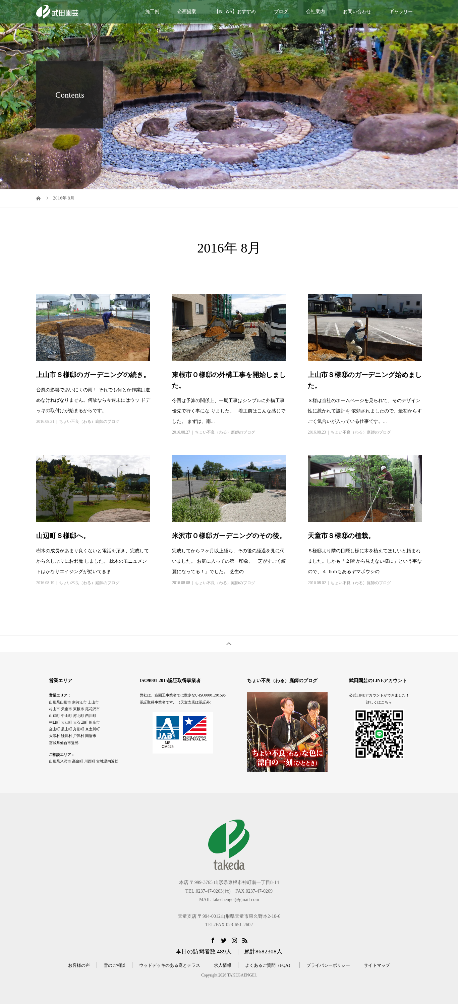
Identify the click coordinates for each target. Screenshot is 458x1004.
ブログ (281, 11)
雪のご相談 (114, 965)
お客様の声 (79, 965)
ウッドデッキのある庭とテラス (169, 965)
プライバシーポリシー (328, 965)
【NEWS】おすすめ (235, 11)
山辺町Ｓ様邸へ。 (63, 535)
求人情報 (222, 965)
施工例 (152, 11)
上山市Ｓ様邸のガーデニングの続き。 (93, 374)
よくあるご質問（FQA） (269, 965)
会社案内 (315, 11)
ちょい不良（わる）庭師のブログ (89, 421)
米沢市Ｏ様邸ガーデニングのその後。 (229, 535)
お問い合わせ (357, 11)
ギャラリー (401, 11)
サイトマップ (377, 965)
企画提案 (186, 11)
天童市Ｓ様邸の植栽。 (341, 535)
